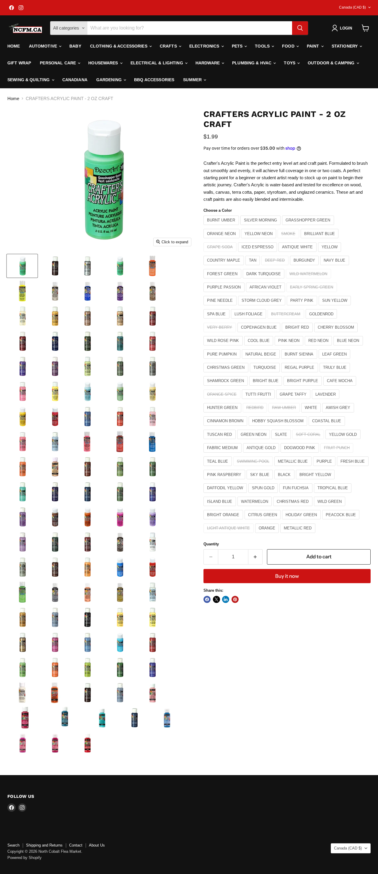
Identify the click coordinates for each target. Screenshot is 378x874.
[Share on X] (216, 599)
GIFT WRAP (19, 63)
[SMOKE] (289, 239)
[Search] (300, 28)
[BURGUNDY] (305, 266)
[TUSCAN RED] (220, 440)
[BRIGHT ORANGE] (224, 520)
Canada (352, 7)
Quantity (211, 544)
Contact (75, 845)
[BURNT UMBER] (221, 226)
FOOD (289, 46)
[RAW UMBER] (284, 413)
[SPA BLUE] (217, 319)
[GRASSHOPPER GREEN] (308, 226)
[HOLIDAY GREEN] (302, 520)
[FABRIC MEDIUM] (223, 453)
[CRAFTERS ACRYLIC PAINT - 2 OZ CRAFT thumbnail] (22, 266)
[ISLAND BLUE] (220, 507)
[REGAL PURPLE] (300, 373)
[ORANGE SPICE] (222, 400)
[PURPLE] (325, 467)
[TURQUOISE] (265, 373)
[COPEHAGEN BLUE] (259, 333)
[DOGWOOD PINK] (300, 453)
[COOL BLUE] (259, 346)
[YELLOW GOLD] (343, 440)
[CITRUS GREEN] (263, 520)
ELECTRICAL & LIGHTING (157, 63)
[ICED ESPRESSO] (258, 253)
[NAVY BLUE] (335, 266)
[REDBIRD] (256, 413)
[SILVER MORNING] (261, 226)
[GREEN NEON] (254, 440)
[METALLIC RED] (298, 534)
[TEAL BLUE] (218, 467)
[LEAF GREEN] (335, 360)
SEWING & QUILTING (29, 79)
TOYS (290, 63)
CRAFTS (169, 46)
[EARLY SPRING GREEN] (312, 293)
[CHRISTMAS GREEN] (226, 373)
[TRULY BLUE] (336, 373)
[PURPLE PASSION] (224, 293)
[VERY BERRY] (220, 333)
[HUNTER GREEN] (223, 413)
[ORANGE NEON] (222, 239)
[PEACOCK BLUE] (341, 520)
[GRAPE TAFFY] (294, 400)
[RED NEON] (319, 346)
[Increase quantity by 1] (255, 556)
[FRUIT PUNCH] (337, 453)
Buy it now (287, 576)
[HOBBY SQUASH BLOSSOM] (279, 427)
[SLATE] (281, 440)
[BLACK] (285, 480)
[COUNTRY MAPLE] (224, 266)
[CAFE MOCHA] (340, 386)
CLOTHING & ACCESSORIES (119, 46)
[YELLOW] (330, 253)
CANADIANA (74, 79)
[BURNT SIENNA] (300, 360)
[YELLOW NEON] (259, 239)
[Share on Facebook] (207, 599)
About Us (97, 845)
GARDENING (109, 79)
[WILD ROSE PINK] (223, 346)
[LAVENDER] (326, 400)
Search (13, 845)
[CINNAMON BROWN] (226, 427)
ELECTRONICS (205, 46)
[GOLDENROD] (322, 319)
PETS (238, 46)
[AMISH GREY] (339, 413)
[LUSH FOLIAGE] (249, 319)
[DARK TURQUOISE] (264, 279)
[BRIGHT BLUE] (266, 386)
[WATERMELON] (255, 507)
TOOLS (263, 46)
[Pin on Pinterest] (235, 599)
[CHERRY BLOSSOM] (336, 333)
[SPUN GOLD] (264, 494)
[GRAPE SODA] (220, 253)
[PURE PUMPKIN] (222, 360)
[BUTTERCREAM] (287, 319)
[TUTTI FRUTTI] (259, 400)
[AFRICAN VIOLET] (266, 293)
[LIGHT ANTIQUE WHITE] (229, 534)
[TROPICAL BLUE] (333, 494)
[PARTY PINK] (303, 306)
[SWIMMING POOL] (254, 467)
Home (13, 46)
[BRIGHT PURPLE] (303, 386)
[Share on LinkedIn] (225, 599)
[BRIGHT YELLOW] (316, 480)
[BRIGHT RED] (298, 333)
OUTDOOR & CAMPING (332, 63)
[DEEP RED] (275, 266)
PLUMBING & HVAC (252, 63)
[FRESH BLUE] (353, 467)
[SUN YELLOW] (336, 306)
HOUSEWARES (103, 63)
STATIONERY (345, 46)
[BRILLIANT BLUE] (320, 239)
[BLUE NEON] (348, 346)
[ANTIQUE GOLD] (262, 453)
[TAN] (253, 266)
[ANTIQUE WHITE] (298, 253)
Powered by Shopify (24, 857)
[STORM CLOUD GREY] (262, 306)
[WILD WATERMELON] (309, 279)
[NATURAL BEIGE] (261, 360)
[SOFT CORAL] (309, 440)
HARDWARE (208, 63)
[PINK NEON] (290, 346)
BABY (75, 46)
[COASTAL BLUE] (327, 427)
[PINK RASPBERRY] (225, 480)
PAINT (313, 46)
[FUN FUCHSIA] (296, 494)
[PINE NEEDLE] (220, 306)
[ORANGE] (268, 534)
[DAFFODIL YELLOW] (225, 494)
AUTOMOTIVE (43, 46)
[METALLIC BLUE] (293, 467)
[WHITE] (311, 413)
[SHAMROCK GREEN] (226, 386)
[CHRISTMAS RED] (293, 507)
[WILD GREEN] (330, 507)
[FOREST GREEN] (223, 279)
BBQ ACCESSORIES (154, 79)
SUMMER (193, 79)
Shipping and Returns (44, 845)
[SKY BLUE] (261, 480)
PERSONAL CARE (58, 63)
